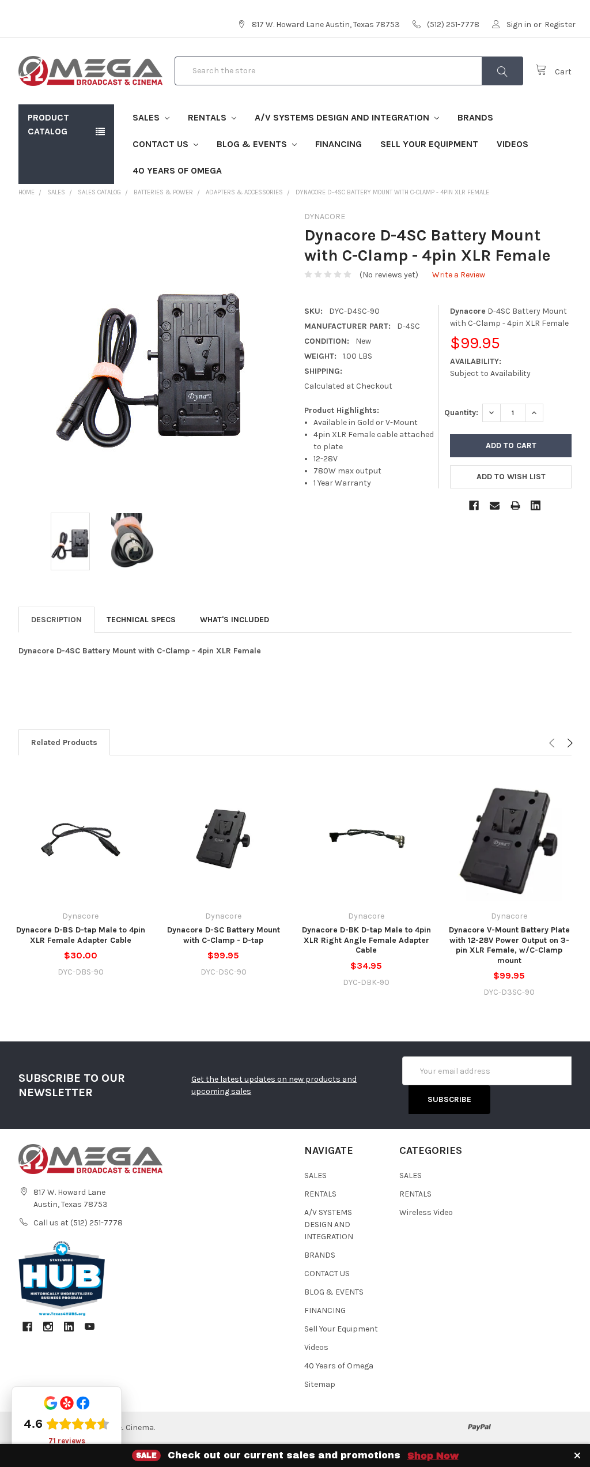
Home (26, 192)
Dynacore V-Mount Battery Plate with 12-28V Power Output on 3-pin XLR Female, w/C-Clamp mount (509, 945)
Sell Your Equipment (429, 143)
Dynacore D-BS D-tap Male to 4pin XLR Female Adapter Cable (80, 935)
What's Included (234, 620)
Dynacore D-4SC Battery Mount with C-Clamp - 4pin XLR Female (392, 192)
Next (568, 743)
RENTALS (208, 117)
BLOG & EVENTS (253, 143)
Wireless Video (426, 1212)
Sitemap (319, 1384)
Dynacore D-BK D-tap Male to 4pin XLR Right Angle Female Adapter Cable (366, 940)
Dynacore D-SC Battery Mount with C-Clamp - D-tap (223, 935)
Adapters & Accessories (244, 192)
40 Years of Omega (177, 170)
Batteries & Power (163, 192)
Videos (512, 143)
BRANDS (475, 117)
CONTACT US (162, 143)
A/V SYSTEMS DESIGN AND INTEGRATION (343, 117)
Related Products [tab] (64, 742)
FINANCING (338, 143)
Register (560, 24)
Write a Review (458, 275)
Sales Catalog (99, 192)
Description (56, 620)
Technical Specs (141, 620)
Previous (553, 743)
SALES (147, 117)
